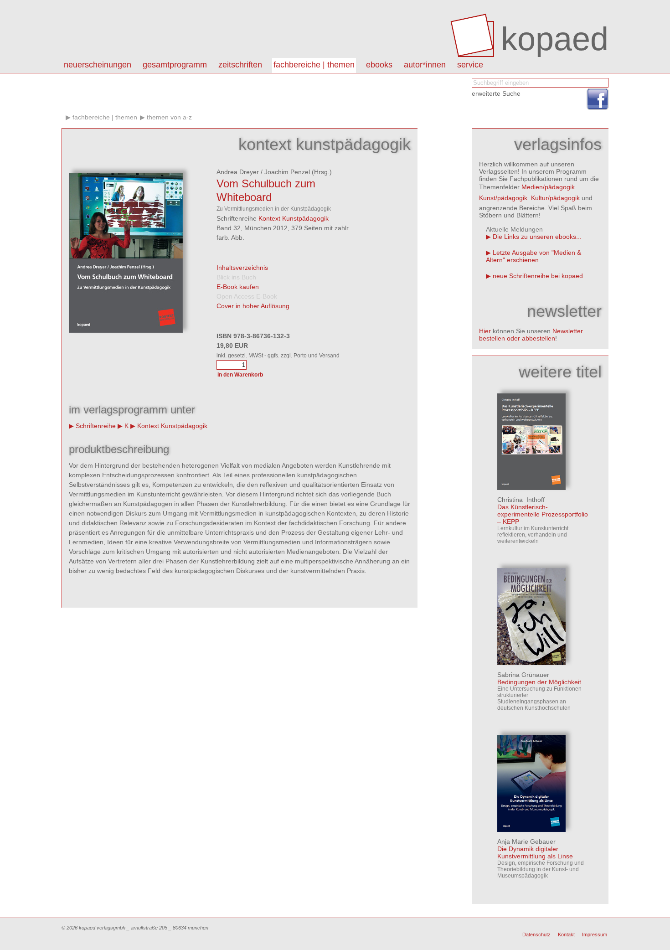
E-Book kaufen (237, 286)
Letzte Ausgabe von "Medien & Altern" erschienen (533, 256)
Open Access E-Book (246, 296)
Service (470, 64)
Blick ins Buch (236, 277)
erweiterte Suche (496, 93)
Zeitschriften (240, 64)
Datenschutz (536, 934)
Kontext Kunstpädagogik (293, 218)
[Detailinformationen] (531, 487)
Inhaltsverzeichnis (242, 267)
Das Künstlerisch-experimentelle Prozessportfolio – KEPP (542, 514)
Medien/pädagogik (548, 187)
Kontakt (566, 934)
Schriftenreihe (96, 425)
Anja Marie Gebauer (526, 841)
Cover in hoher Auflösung (252, 306)
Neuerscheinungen (97, 64)
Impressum (594, 934)
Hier (485, 331)
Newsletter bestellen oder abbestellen (531, 334)
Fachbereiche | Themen (314, 64)
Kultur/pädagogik (555, 197)
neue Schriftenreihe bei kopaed (538, 275)
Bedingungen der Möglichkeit (539, 682)
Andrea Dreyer (237, 172)
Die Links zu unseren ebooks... (537, 236)
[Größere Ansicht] (126, 330)
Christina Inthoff (521, 499)
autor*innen (425, 64)
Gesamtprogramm (175, 64)
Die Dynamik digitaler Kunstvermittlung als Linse (535, 852)
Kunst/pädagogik (503, 197)
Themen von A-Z (169, 117)
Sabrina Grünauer (523, 674)
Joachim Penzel (287, 172)
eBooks (379, 64)
